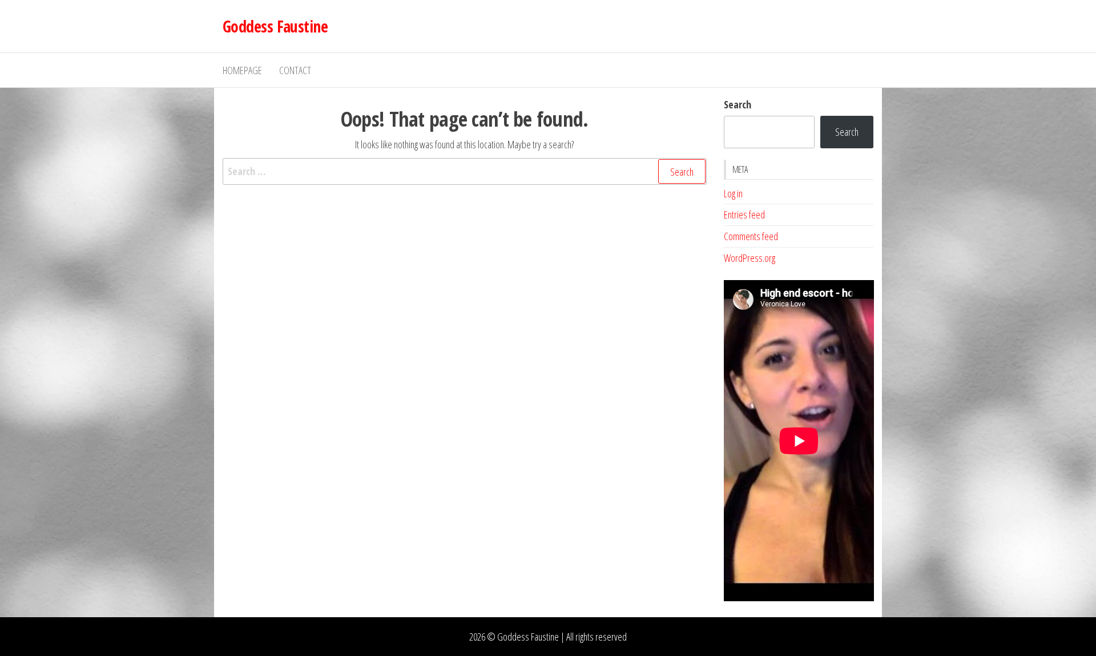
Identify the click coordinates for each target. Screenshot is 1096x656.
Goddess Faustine (275, 26)
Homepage (242, 70)
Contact (295, 70)
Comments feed (751, 236)
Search (737, 104)
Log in (733, 193)
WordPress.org (749, 258)
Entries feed (744, 214)
